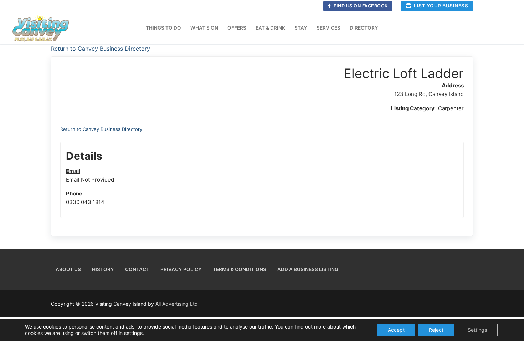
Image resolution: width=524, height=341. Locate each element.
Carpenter (451, 108)
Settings (477, 330)
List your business (440, 6)
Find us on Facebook (360, 6)
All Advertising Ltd (176, 304)
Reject (436, 330)
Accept (396, 330)
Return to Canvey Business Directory (100, 48)
